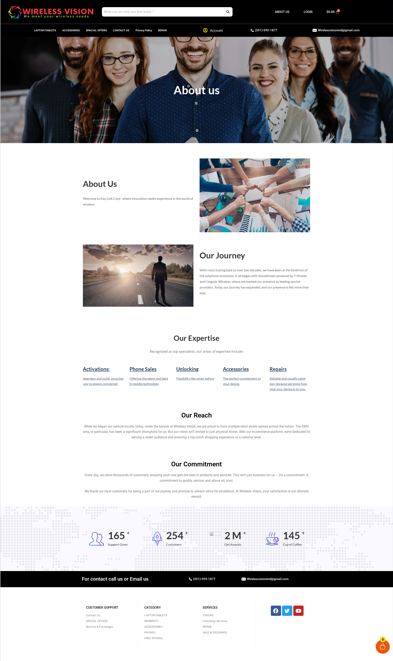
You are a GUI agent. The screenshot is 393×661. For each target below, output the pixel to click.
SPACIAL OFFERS (96, 30)
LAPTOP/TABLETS (45, 30)
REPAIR (162, 30)
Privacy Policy (144, 30)
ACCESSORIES (71, 30)
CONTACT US (121, 30)
